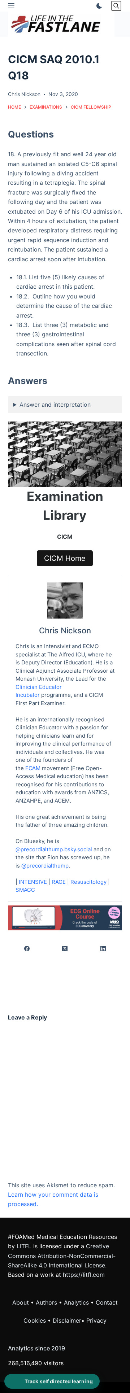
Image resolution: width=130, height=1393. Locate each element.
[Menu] (11, 6)
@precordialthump (45, 865)
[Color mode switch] (97, 6)
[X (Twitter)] (65, 949)
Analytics (76, 1302)
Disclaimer (67, 1320)
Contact (107, 1302)
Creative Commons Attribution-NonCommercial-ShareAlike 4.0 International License (62, 1256)
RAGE (59, 881)
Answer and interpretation (55, 404)
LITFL (24, 1246)
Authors (46, 1302)
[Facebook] (27, 949)
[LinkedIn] (103, 949)
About (20, 1302)
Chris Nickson (65, 630)
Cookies (35, 1320)
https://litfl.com (84, 1274)
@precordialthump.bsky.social (54, 849)
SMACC (25, 889)
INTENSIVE (33, 881)
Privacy (96, 1320)
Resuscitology (88, 881)
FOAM (32, 768)
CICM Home (65, 558)
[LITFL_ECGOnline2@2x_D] (65, 917)
